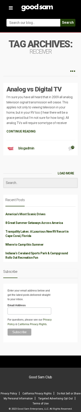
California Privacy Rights (32, 324)
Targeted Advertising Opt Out (55, 398)
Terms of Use (41, 403)
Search (68, 22)
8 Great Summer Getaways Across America (34, 223)
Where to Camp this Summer (24, 244)
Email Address (17, 305)
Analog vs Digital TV (34, 89)
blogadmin (26, 148)
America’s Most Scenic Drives (25, 214)
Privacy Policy (9, 393)
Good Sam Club (40, 377)
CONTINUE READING (21, 131)
